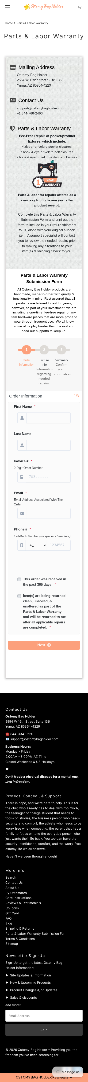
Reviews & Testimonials (23, 903)
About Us (12, 888)
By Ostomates (16, 893)
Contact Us (14, 882)
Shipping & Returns (19, 928)
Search (10, 877)
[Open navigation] (7, 7)
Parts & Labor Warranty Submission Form (36, 933)
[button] (44, 1077)
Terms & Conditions (20, 939)
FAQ (8, 918)
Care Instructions (18, 898)
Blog (8, 923)
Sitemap (11, 944)
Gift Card (12, 913)
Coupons (12, 908)
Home (9, 23)
